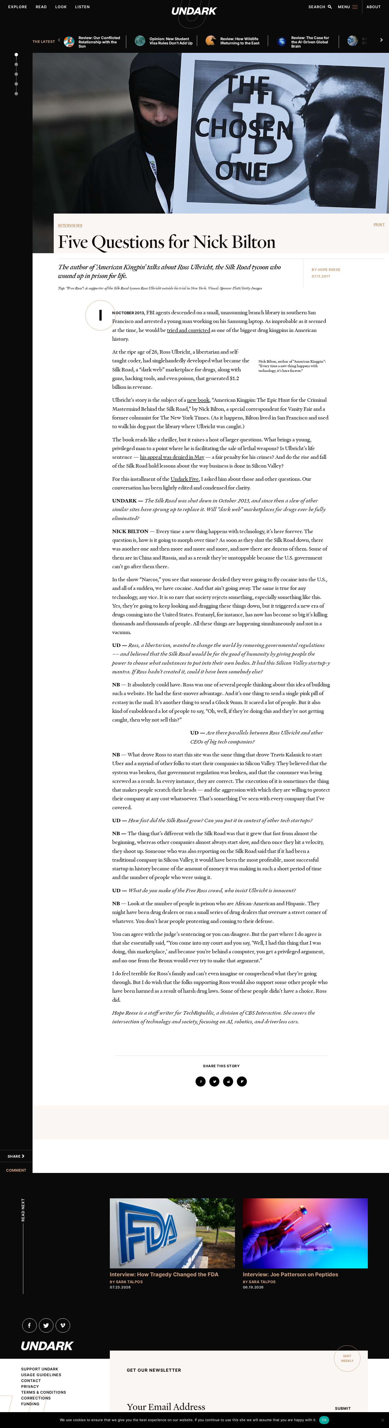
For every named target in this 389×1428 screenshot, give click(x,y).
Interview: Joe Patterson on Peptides (290, 1274)
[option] (97, 41)
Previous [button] (59, 40)
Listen (82, 6)
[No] (382, 1420)
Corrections (36, 1398)
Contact (31, 1381)
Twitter (46, 1325)
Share (14, 1156)
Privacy (30, 1386)
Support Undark (39, 1369)
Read (41, 6)
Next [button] (382, 40)
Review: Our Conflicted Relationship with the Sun (99, 41)
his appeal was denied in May (172, 456)
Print (379, 224)
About (374, 6)
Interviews (70, 225)
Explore (17, 6)
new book (198, 399)
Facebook (29, 1325)
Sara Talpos (129, 1281)
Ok (324, 1420)
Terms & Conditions (43, 1392)
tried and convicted (188, 330)
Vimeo (63, 1325)
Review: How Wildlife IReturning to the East (239, 40)
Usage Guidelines (41, 1375)
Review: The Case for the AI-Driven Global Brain (310, 41)
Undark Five (185, 478)
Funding (30, 1404)
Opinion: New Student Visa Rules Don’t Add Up (171, 40)
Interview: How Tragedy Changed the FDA (164, 1274)
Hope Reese (329, 269)
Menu (344, 6)
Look (61, 6)
